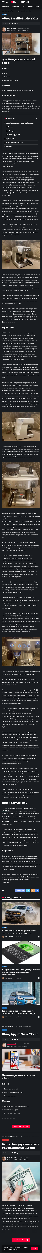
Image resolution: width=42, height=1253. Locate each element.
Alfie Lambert (11, 28)
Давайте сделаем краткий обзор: (20, 123)
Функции (10, 139)
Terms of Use (14, 1249)
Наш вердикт (14, 135)
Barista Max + (7, 835)
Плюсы (11, 127)
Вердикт (9, 146)
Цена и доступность (14, 142)
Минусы (11, 131)
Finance (5, 1140)
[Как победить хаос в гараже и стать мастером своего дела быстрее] (21, 913)
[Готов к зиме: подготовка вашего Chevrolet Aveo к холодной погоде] (21, 993)
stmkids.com (20, 2)
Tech (4, 14)
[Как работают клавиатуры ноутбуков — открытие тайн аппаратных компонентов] (21, 952)
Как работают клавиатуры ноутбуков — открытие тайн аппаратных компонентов (21, 972)
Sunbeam (5, 821)
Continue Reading (21, 1126)
